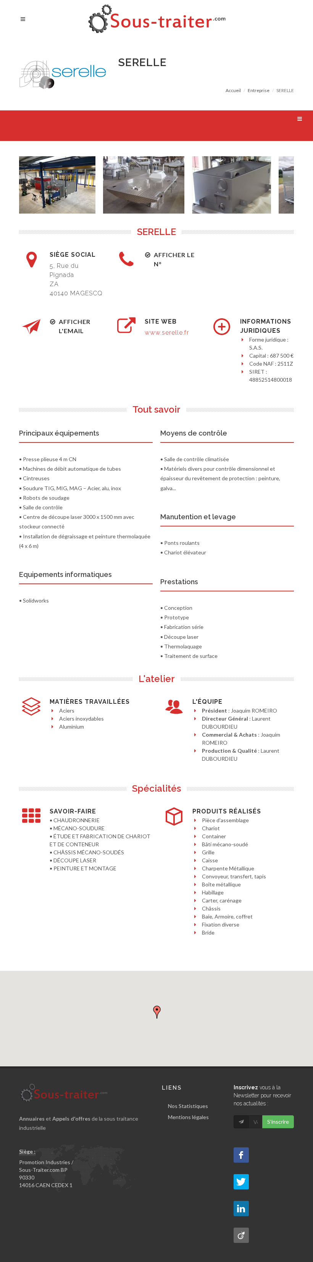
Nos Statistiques (188, 1106)
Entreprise (258, 90)
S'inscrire (278, 1121)
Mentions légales (188, 1117)
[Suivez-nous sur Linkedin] (241, 1208)
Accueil (233, 90)
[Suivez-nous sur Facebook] (241, 1155)
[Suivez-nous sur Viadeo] (241, 1235)
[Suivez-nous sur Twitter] (241, 1181)
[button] (157, 1012)
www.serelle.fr (167, 332)
